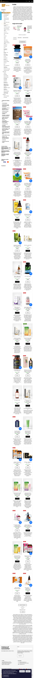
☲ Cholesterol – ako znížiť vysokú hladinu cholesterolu (5, 105)
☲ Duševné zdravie (5, 111)
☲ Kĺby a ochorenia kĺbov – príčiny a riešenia (5, 118)
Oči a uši (5, 31)
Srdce (5, 37)
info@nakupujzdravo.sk (22, 662)
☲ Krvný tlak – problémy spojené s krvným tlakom (5, 121)
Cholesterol (5, 44)
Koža (5, 23)
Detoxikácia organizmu (5, 49)
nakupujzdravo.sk (21, 664)
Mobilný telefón (6, 77)
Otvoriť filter (22, 41)
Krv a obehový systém (6, 25)
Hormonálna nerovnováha (6, 55)
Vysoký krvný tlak (6, 70)
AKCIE (3, 11)
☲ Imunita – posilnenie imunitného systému (6, 115)
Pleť (4, 34)
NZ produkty (5, 12)
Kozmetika (5, 97)
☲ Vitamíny (4, 139)
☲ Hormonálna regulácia (4, 113)
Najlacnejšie (19, 37)
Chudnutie (5, 46)
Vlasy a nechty (6, 41)
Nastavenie (6, 675)
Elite (4, 51)
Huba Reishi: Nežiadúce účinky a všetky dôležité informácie (5, 151)
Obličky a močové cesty (6, 30)
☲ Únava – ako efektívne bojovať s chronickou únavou (5, 137)
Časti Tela (5, 16)
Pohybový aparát (6, 61)
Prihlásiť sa (20, 655)
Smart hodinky (6, 75)
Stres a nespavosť (6, 65)
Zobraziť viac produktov (22, 34)
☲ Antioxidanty (4, 103)
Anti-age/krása (6, 15)
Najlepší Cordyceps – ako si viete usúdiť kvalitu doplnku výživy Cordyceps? (6, 148)
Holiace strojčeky (6, 91)
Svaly (4, 38)
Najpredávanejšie (25, 37)
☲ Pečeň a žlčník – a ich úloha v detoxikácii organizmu (6, 129)
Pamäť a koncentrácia (6, 60)
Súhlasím (28, 671)
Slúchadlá (5, 74)
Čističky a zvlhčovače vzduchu (7, 87)
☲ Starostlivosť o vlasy (6, 135)
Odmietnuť (22, 671)
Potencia (5, 62)
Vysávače (5, 80)
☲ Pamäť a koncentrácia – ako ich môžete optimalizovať (6, 126)
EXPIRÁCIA (4, 94)
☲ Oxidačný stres (5, 123)
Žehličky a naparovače (5, 89)
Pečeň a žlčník (6, 33)
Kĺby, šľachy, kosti (6, 22)
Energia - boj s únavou (6, 53)
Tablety (5, 73)
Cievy (4, 47)
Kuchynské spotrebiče (5, 79)
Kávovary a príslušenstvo (6, 82)
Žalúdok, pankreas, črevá (7, 43)
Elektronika (4, 71)
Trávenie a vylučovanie (5, 67)
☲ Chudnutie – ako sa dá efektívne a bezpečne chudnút (5, 108)
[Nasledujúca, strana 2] (22, 608)
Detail (17, 95)
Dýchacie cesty (6, 19)
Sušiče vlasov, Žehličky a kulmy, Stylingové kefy (6, 85)
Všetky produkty (6, 18)
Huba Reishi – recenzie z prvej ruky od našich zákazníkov (5, 155)
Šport (4, 64)
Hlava (5, 20)
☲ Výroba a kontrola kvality (5, 142)
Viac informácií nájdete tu (11, 673)
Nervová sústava (6, 28)
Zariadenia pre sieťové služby (6, 93)
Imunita (5, 56)
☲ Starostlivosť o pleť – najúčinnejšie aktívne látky (6, 132)
